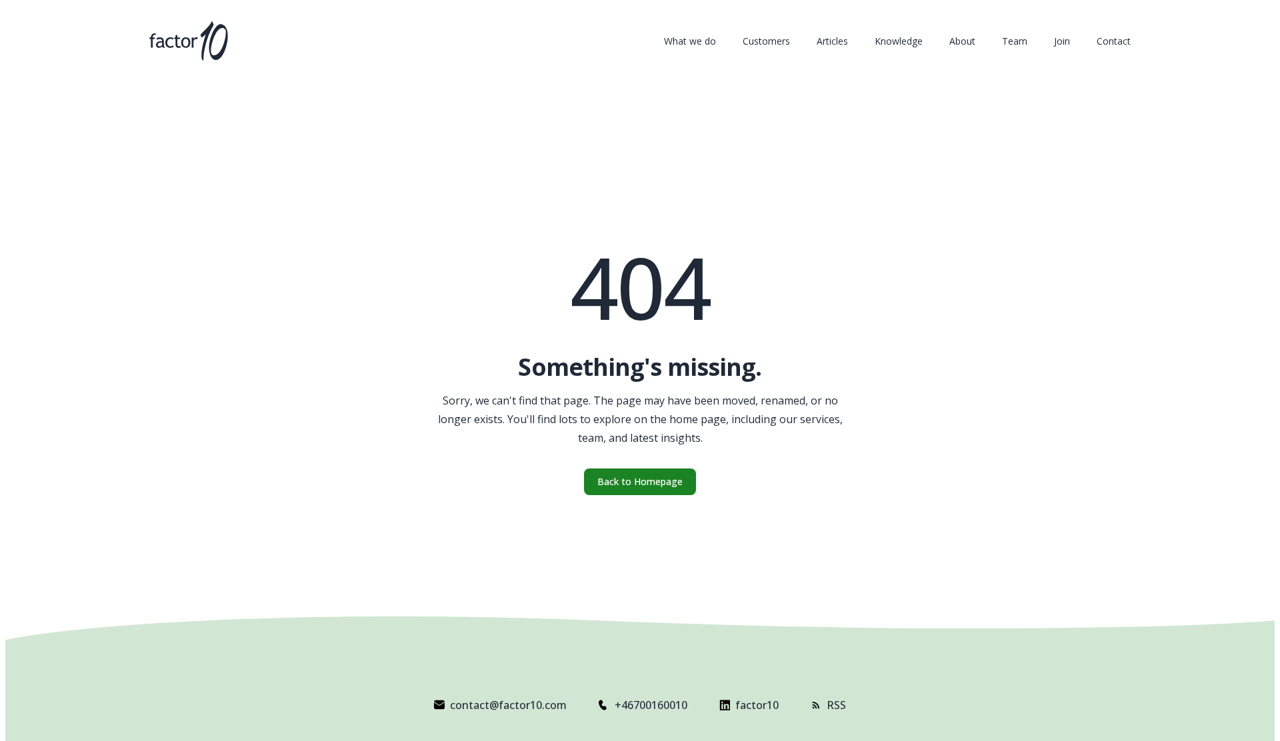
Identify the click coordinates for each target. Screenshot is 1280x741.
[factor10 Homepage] (188, 41)
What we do (690, 41)
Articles (832, 41)
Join (1062, 41)
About (962, 41)
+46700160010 (651, 705)
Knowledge (899, 41)
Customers (766, 41)
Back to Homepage (640, 481)
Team (1014, 41)
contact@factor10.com (508, 705)
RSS (836, 705)
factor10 (757, 705)
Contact (1114, 41)
